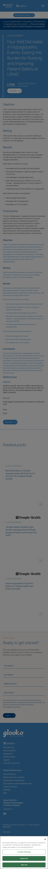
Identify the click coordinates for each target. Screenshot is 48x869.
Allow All (24, 865)
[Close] (45, 839)
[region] (24, 852)
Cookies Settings (24, 852)
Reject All (23, 858)
